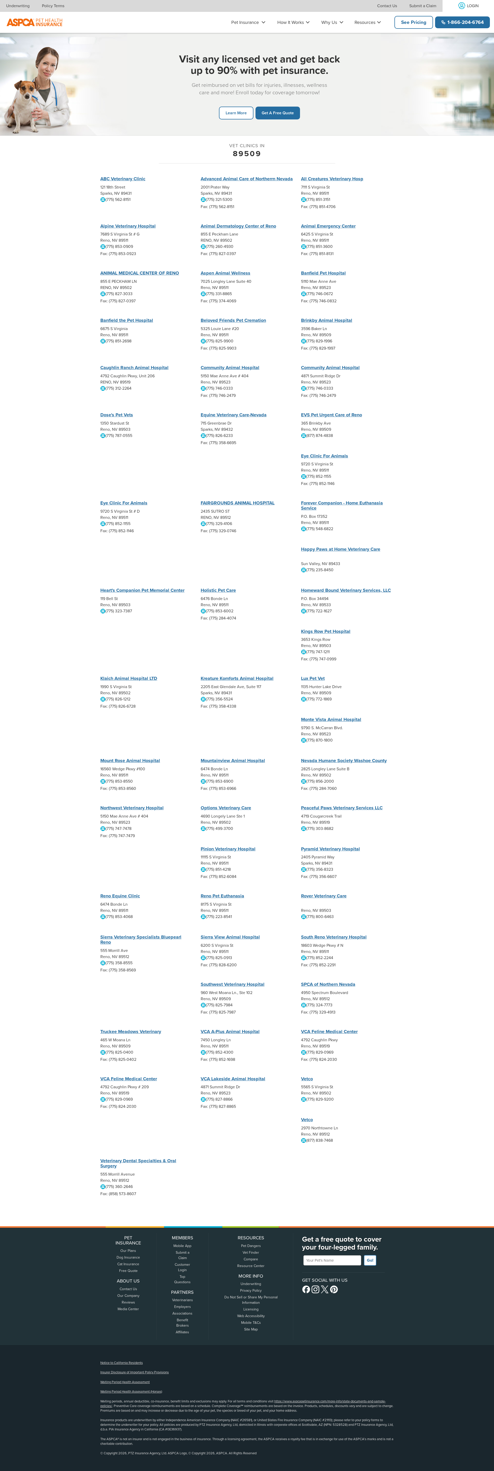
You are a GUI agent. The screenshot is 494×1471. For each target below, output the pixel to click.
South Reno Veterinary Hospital (334, 937)
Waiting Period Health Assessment (125, 1382)
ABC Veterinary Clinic (122, 179)
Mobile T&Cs (251, 1322)
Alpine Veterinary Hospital (128, 226)
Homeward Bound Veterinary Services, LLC (346, 590)
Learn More (236, 113)
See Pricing (413, 22)
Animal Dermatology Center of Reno (238, 226)
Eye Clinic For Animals (324, 456)
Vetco (307, 1079)
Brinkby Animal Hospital (326, 320)
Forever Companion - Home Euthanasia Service (342, 505)
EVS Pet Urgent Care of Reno (331, 415)
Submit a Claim (422, 5)
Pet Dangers (251, 1246)
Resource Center (250, 1266)
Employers (182, 1307)
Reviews (128, 1302)
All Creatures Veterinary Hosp (332, 179)
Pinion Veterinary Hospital (228, 849)
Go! (370, 1260)
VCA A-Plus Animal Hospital (230, 1031)
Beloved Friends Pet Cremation (233, 320)
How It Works (290, 22)
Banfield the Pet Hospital (126, 320)
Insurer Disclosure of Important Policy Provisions (134, 1372)
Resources (365, 22)
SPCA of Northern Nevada (328, 984)
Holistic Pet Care (218, 590)
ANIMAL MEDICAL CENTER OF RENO (139, 273)
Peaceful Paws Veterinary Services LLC (342, 808)
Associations (182, 1313)
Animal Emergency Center (328, 226)
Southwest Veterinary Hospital (232, 984)
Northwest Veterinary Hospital (132, 808)
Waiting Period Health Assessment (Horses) (131, 1392)
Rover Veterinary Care (324, 896)
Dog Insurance (128, 1257)
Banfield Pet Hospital (323, 273)
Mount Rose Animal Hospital (130, 760)
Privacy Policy (251, 1290)
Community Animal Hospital (230, 367)
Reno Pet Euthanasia (222, 896)
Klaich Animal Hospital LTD (128, 678)
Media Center (128, 1309)
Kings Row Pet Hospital (325, 631)
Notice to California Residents (121, 1363)
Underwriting (18, 5)
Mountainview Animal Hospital (233, 760)
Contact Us (387, 5)
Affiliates (182, 1332)
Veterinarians (182, 1300)
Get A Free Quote (278, 113)
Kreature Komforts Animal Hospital (237, 678)
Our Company (128, 1296)
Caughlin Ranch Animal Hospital (134, 367)
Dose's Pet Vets (116, 415)
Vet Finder (251, 1252)
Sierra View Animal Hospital (230, 937)
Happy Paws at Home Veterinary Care (340, 549)
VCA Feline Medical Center (329, 1031)
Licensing (251, 1309)
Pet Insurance (245, 22)
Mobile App (182, 1246)
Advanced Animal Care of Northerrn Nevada (247, 179)
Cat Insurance (128, 1264)
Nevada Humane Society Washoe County (344, 760)
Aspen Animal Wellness (225, 273)
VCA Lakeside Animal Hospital (233, 1079)
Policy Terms (53, 5)
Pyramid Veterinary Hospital (330, 849)
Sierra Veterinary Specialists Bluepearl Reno (140, 939)
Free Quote (128, 1271)
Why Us (329, 22)
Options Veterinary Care (226, 808)
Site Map (251, 1329)
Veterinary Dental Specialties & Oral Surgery (138, 1163)
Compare (251, 1259)
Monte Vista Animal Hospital (331, 719)
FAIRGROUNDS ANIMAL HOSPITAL (238, 503)
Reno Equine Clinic (120, 896)
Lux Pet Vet (313, 678)
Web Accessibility (251, 1316)
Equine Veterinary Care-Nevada (234, 415)
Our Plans (128, 1251)
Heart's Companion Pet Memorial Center (142, 590)
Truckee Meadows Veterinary (130, 1031)
